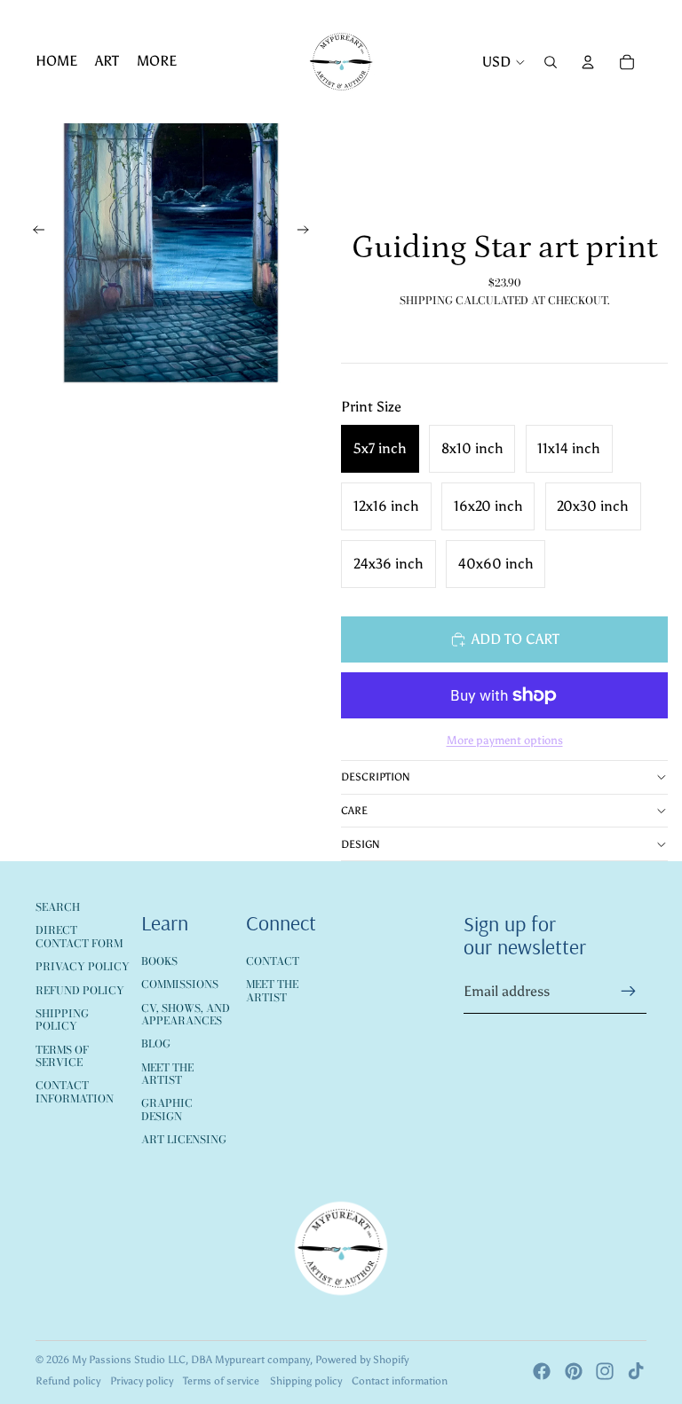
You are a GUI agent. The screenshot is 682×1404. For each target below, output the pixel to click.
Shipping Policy (62, 1019)
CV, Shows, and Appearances (185, 1014)
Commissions (179, 984)
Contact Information (75, 1091)
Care (354, 810)
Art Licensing (183, 1139)
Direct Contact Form (79, 936)
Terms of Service (62, 1056)
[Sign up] (628, 991)
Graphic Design (167, 1109)
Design (360, 844)
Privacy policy (141, 1381)
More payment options (505, 740)
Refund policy (68, 1381)
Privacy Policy (83, 966)
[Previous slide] (33, 233)
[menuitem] (56, 62)
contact (272, 961)
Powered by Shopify (361, 1359)
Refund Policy (80, 990)
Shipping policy (306, 1381)
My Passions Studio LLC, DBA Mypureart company (191, 1359)
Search (58, 906)
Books (159, 961)
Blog (155, 1043)
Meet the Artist (167, 1073)
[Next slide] (308, 233)
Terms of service (221, 1381)
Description (375, 777)
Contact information (400, 1381)
